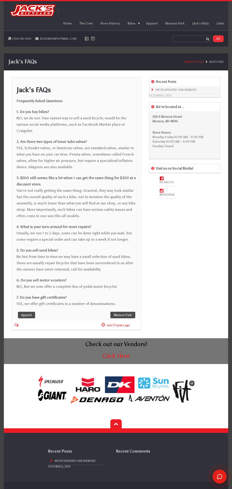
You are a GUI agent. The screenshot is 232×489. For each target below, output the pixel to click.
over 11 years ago (118, 325)
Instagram (166, 194)
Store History (110, 23)
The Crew (86, 23)
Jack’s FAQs (200, 23)
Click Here (116, 356)
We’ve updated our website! (176, 89)
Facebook (166, 182)
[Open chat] (220, 477)
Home (67, 23)
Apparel (151, 23)
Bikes (131, 23)
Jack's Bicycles (194, 61)
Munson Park (175, 23)
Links (220, 23)
